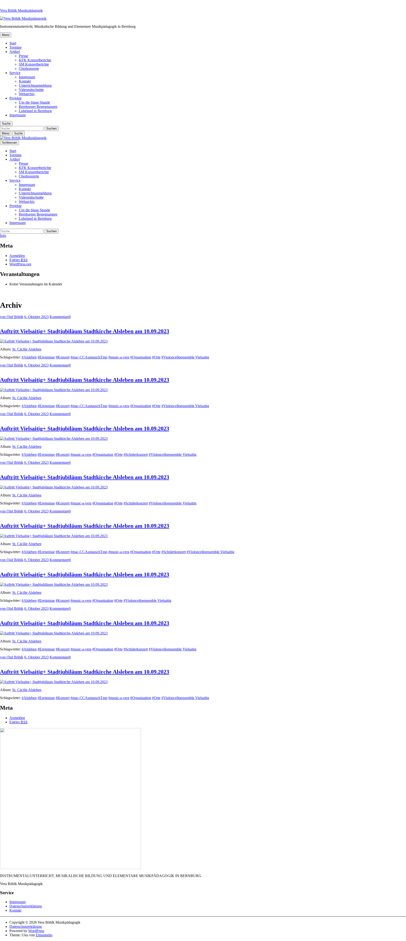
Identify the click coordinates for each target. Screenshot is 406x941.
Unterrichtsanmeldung (35, 85)
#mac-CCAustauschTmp (88, 357)
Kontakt (25, 81)
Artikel (14, 52)
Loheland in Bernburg (35, 111)
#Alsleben (29, 357)
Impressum (27, 77)
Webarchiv (27, 94)
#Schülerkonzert (136, 455)
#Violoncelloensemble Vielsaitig (185, 357)
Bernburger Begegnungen (38, 107)
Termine (15, 47)
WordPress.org (20, 264)
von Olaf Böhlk (11, 317)
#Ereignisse (46, 357)
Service (14, 73)
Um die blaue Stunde (34, 102)
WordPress (36, 931)
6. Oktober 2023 (36, 317)
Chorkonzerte (29, 69)
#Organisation (140, 357)
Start (12, 43)
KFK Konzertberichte (35, 60)
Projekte (15, 98)
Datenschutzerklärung (25, 906)
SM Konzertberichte (34, 64)
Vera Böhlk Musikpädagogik (21, 10)
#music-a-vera (118, 357)
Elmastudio (44, 935)
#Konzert (63, 357)
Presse (23, 56)
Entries (18, 260)
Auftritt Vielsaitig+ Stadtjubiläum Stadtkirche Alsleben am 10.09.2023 (84, 331)
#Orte (156, 357)
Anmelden (17, 256)
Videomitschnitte (31, 90)
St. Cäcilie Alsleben (26, 349)
